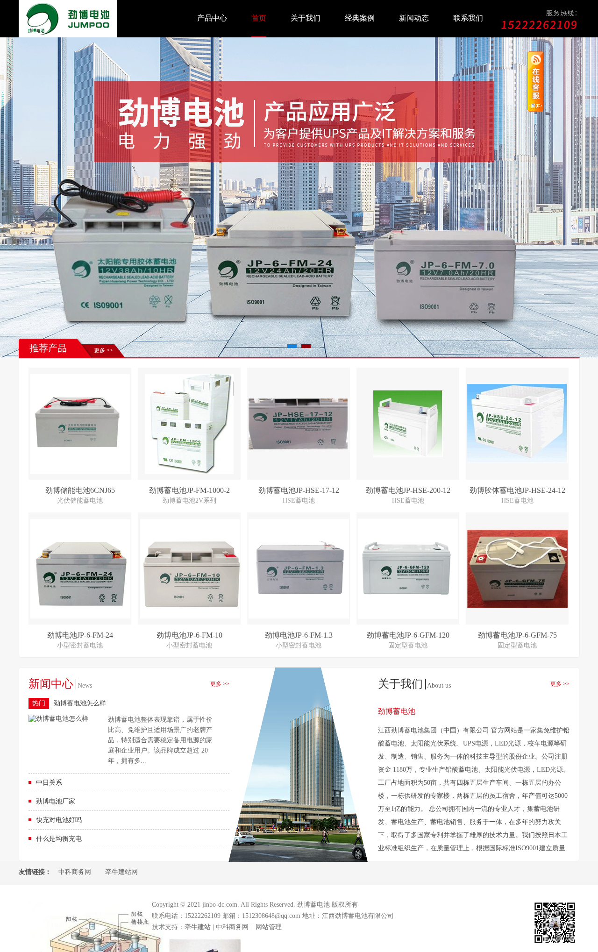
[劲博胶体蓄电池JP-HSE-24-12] (517, 461)
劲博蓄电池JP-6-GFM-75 (517, 635)
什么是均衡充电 (59, 838)
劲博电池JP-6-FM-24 (80, 635)
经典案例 (360, 18)
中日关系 (49, 782)
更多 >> (103, 350)
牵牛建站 (198, 927)
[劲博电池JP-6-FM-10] (189, 616)
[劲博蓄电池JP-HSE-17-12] (299, 447)
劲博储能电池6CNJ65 (80, 490)
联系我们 (468, 18)
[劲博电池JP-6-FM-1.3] (299, 616)
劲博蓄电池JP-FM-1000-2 (189, 490)
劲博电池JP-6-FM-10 (189, 635)
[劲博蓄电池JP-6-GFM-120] (408, 616)
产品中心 (212, 18)
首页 (258, 18)
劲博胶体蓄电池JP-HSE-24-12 (517, 490)
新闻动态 (414, 18)
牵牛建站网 (121, 871)
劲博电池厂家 (55, 801)
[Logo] (68, 35)
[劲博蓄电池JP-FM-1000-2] (189, 472)
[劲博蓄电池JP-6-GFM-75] (517, 605)
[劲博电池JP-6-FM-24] (80, 616)
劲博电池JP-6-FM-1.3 (299, 635)
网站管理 (269, 927)
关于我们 (305, 18)
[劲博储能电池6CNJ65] (80, 472)
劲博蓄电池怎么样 (80, 703)
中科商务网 (74, 871)
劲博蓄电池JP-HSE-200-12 (408, 490)
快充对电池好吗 (59, 820)
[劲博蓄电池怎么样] (58, 718)
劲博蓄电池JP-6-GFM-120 (408, 635)
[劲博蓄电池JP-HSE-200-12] (408, 455)
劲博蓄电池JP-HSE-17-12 (298, 490)
